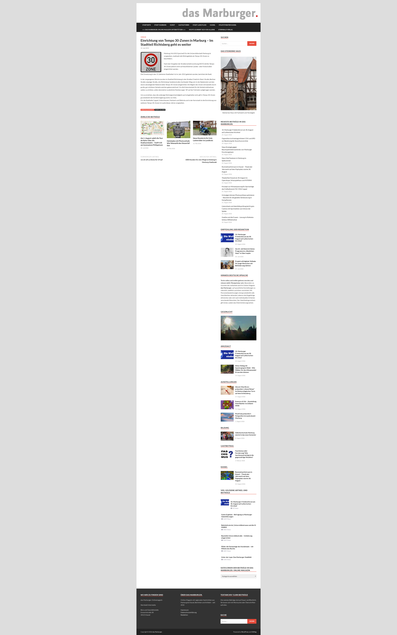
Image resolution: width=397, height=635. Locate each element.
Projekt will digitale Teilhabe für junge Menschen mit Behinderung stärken (245, 263)
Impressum (185, 610)
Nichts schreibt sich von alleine (202, 29)
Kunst (172, 25)
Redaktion (184, 615)
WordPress (245, 632)
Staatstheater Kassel (227, 25)
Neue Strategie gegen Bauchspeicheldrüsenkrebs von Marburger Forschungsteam (237, 149)
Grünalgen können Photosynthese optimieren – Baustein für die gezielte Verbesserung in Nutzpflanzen (238, 197)
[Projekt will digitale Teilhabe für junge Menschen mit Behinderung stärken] (227, 261)
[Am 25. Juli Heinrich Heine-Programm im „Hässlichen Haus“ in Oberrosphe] (227, 249)
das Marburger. (157, 632)
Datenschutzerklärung (189, 612)
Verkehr (143, 37)
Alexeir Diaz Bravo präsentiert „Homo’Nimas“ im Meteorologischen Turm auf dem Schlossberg (245, 390)
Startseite (146, 25)
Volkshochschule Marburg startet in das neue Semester (245, 434)
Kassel (212, 25)
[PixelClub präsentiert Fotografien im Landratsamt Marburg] (227, 414)
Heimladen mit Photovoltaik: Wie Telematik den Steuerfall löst (178, 143)
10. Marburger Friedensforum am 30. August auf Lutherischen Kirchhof (244, 237)
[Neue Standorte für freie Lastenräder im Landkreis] (205, 129)
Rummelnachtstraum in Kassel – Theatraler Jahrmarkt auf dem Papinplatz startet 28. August (237, 169)
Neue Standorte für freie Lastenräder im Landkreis (203, 139)
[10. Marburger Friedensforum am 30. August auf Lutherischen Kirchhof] (227, 235)
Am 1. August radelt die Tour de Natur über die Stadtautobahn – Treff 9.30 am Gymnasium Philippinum (152, 141)
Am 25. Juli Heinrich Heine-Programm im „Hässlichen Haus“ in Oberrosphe (245, 251)
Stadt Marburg (160, 25)
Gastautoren (183, 25)
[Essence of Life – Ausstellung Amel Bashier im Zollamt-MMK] (227, 402)
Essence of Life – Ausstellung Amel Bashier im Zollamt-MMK (245, 403)
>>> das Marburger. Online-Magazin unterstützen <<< (163, 29)
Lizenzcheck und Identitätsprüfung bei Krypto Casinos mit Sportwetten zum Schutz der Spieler (238, 208)
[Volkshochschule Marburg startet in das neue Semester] (227, 433)
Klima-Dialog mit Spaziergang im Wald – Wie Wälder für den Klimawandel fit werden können (245, 369)
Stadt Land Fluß (199, 25)
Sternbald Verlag (225, 29)
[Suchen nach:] (238, 43)
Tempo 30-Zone (160, 110)
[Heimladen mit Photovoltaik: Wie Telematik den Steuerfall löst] (178, 130)
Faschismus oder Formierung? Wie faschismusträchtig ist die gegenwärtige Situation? (244, 454)
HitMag (254, 632)
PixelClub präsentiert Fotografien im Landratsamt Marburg (245, 416)
